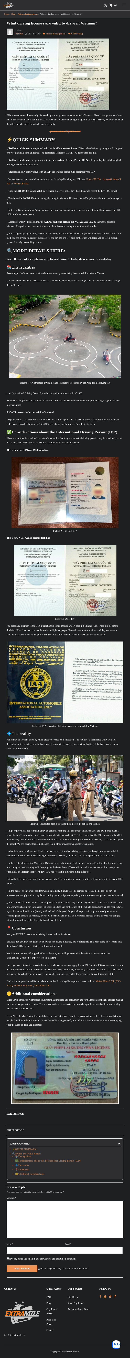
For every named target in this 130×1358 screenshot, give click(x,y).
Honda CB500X (21, 183)
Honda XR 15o (93, 179)
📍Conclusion (22, 1169)
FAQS (49, 1297)
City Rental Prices (51, 1311)
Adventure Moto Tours (78, 1309)
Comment (11, 1198)
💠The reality (22, 1165)
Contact (50, 1330)
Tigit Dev (19, 34)
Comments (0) (77, 34)
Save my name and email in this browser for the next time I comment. (42, 1259)
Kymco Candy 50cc (23, 985)
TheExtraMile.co (72, 1351)
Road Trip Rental (76, 1303)
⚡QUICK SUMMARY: (24, 1149)
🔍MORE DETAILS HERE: (26, 1153)
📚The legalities (23, 1156)
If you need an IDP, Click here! (65, 131)
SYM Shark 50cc (42, 985)
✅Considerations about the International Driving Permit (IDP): (48, 1161)
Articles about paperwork (56, 34)
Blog (48, 1303)
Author (18, 30)
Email (68, 1244)
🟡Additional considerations (29, 1174)
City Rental (73, 1297)
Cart (115, 5)
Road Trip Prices (51, 1321)
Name (10, 1244)
